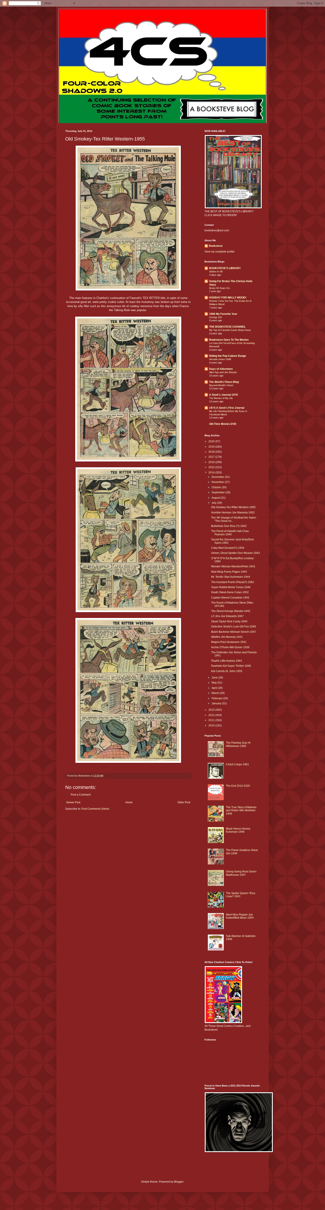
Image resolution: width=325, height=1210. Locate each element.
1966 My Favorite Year (223, 313)
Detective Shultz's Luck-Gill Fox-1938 (233, 626)
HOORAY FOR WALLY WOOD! (227, 297)
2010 (211, 725)
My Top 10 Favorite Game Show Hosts (230, 330)
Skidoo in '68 (216, 271)
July (214, 502)
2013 (211, 709)
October (217, 487)
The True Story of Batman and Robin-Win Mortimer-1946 (241, 810)
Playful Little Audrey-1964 (226, 660)
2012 (211, 715)
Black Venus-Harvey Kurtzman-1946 (238, 830)
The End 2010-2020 (238, 785)
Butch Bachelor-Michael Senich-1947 (233, 631)
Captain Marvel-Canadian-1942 (230, 597)
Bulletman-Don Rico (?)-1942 (229, 526)
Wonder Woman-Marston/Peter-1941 (233, 566)
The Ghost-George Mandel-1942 (230, 611)
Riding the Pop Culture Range (227, 355)
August (216, 497)
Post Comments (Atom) (95, 808)
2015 (211, 467)
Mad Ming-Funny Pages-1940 (229, 571)
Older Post (184, 802)
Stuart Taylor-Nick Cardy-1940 (229, 621)
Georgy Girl (215, 317)
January (217, 703)
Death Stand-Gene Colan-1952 (230, 592)
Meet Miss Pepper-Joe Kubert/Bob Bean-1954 (240, 916)
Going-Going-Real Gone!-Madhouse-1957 (241, 873)
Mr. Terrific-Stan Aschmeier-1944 (230, 576)
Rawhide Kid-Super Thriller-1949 (231, 665)
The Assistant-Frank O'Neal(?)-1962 (232, 582)
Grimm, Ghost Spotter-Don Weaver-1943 (235, 553)
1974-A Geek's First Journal (226, 407)
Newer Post (73, 802)
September (219, 492)
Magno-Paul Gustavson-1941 (229, 642)
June (215, 677)
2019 (211, 446)
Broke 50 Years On (219, 288)
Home (129, 802)
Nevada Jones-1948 (220, 359)
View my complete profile (220, 251)
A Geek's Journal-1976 (223, 394)
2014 (211, 472)
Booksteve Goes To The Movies (229, 339)
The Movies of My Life (221, 398)
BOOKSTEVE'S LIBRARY (225, 268)
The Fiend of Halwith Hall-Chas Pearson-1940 (230, 533)
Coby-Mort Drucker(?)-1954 (227, 547)
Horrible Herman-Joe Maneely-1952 (233, 512)
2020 (211, 441)
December (218, 477)
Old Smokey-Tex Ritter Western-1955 (233, 507)
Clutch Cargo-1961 (237, 764)
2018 (211, 451)
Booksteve (216, 245)
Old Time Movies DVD (222, 423)
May (214, 682)
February (217, 698)
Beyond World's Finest (221, 385)
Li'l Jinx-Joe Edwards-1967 (227, 616)
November (218, 482)
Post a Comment (81, 794)
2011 (211, 720)
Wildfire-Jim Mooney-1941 (227, 636)
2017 (211, 456)
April (215, 688)
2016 (211, 462)
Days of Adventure (221, 368)
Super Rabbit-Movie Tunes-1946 (230, 587)
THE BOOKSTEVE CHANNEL (227, 326)
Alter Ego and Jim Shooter (223, 372)
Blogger (178, 1181)
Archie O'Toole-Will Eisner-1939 (230, 647)
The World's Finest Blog (224, 382)
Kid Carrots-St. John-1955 (226, 671)
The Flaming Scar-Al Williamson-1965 (238, 744)
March (216, 693)
